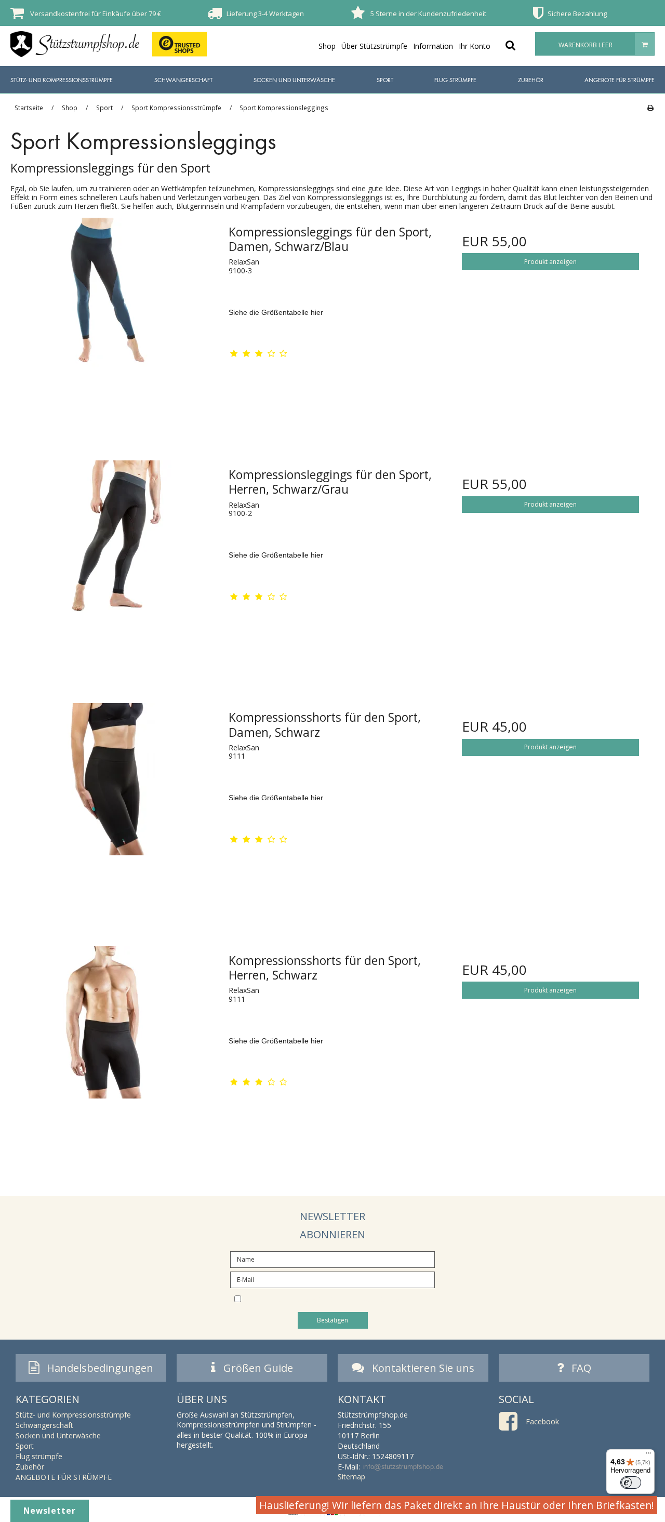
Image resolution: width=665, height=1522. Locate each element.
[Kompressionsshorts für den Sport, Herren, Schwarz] (114, 1050)
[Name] (332, 1259)
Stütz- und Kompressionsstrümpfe (61, 80)
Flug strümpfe (455, 80)
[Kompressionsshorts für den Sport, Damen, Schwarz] (114, 806)
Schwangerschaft (183, 80)
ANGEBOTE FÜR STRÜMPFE (619, 80)
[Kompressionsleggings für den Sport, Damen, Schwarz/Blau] (114, 321)
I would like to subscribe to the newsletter (341, 1298)
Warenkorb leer (585, 45)
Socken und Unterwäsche (294, 80)
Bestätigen (332, 1320)
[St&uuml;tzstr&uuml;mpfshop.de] (74, 44)
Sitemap (351, 1476)
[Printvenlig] (650, 107)
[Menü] (648, 1455)
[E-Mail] (332, 1279)
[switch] (630, 1482)
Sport (385, 80)
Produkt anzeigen (550, 261)
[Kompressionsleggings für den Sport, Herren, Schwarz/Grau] (114, 564)
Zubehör (530, 80)
